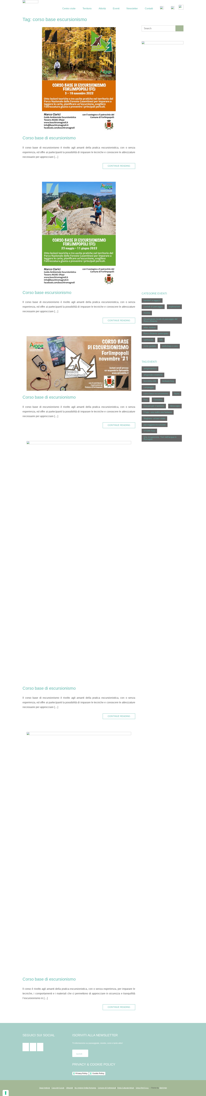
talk (161, 340)
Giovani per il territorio (154, 406)
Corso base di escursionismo (49, 138)
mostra (147, 313)
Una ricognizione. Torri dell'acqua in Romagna (160, 438)
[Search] (179, 28)
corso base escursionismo (156, 393)
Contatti (149, 8)
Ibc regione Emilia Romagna (85, 1088)
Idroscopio (175, 406)
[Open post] (79, 79)
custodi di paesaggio (153, 306)
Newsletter (132, 8)
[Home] (30, 7)
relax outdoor (150, 327)
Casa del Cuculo (58, 1088)
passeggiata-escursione (155, 425)
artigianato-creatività (153, 375)
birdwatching (168, 381)
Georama (158, 399)
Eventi (116, 8)
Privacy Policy (81, 1073)
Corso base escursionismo (47, 292)
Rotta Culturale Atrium (125, 1088)
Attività (102, 8)
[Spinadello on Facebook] (26, 1047)
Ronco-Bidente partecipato (156, 333)
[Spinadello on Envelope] (40, 1047)
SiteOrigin (163, 1088)
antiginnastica (150, 368)
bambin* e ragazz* (152, 300)
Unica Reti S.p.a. (142, 1088)
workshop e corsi (170, 346)
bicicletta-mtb (150, 381)
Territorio (87, 8)
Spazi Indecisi (44, 1088)
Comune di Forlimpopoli (107, 1088)
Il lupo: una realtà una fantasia (158, 412)
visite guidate (150, 346)
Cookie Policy (98, 1073)
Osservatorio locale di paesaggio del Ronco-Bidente (160, 320)
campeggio (149, 387)
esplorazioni (174, 306)
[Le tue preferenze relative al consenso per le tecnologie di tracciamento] (6, 1093)
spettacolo (148, 340)
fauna (176, 393)
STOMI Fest (149, 431)
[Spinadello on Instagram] (33, 1047)
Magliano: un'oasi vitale (154, 418)
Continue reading (119, 166)
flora (146, 399)
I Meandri (69, 1088)
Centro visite (68, 8)
